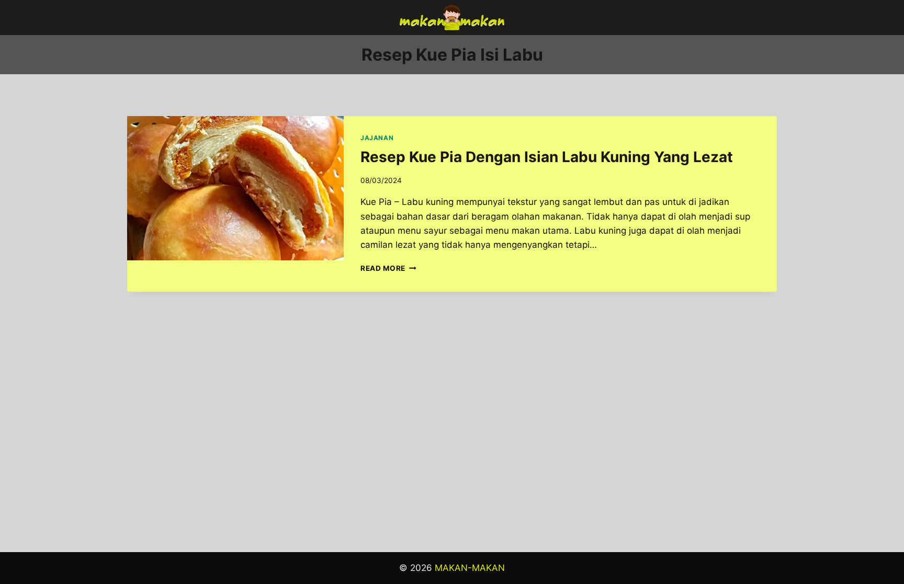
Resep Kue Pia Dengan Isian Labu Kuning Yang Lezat (546, 157)
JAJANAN (376, 138)
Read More (388, 268)
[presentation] (235, 188)
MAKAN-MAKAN (470, 568)
